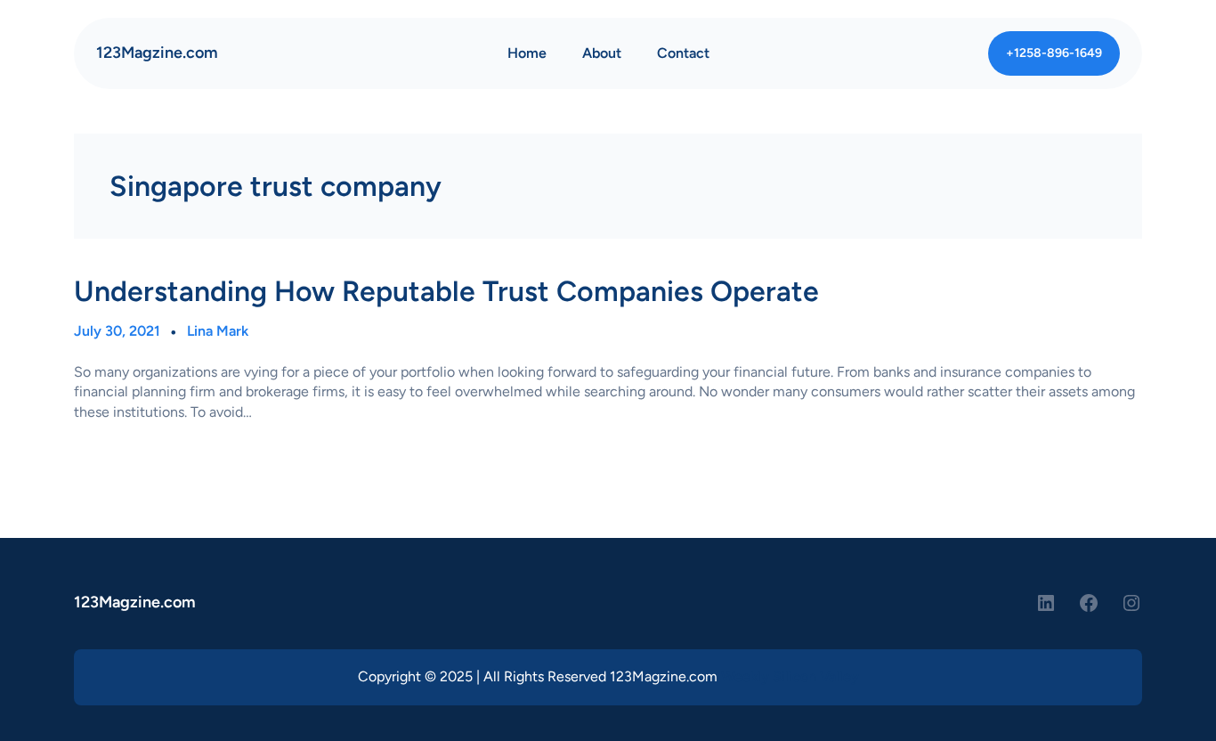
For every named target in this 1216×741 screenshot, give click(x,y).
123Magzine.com (157, 52)
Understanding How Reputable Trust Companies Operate (446, 291)
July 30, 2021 (117, 330)
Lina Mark (217, 330)
